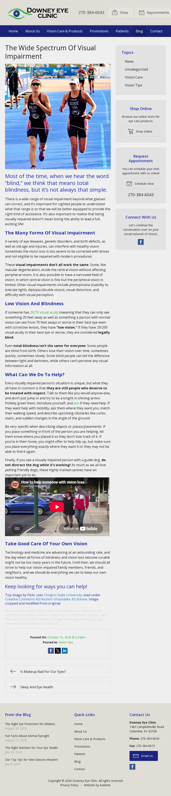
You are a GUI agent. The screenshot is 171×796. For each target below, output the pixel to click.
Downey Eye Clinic (85, 781)
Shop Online (143, 131)
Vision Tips (66, 642)
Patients (122, 31)
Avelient (105, 785)
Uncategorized (136, 69)
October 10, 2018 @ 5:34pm (67, 637)
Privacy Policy (69, 785)
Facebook (141, 242)
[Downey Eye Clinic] (38, 12)
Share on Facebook (51, 651)
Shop (123, 12)
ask (76, 403)
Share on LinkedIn (65, 651)
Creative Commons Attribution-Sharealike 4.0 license (46, 599)
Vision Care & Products (65, 31)
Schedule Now (144, 184)
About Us (32, 31)
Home (13, 31)
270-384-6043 (91, 12)
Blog (139, 31)
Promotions (99, 31)
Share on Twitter (58, 651)
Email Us (146, 756)
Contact (156, 31)
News (129, 61)
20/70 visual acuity (44, 312)
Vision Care (134, 77)
